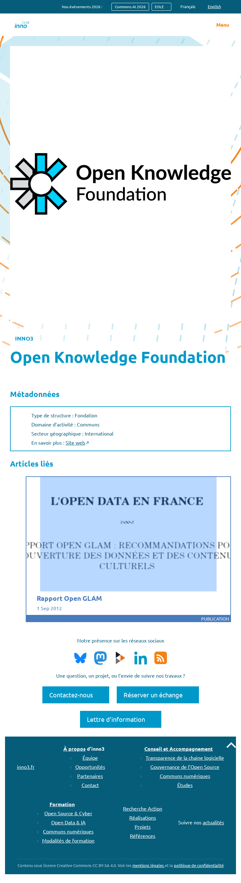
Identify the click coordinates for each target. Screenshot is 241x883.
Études (185, 785)
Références (142, 836)
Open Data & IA (68, 822)
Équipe (90, 757)
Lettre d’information (116, 719)
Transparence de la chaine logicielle (185, 757)
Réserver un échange (153, 695)
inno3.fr (26, 767)
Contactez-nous (71, 695)
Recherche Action (142, 808)
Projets (143, 826)
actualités (213, 822)
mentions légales (148, 865)
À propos (74, 748)
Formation (62, 804)
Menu (222, 24)
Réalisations (142, 817)
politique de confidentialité (199, 865)
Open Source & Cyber (68, 813)
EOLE (159, 6)
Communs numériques (185, 776)
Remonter (231, 745)
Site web (75, 442)
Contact (90, 785)
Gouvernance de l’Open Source (184, 767)
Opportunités (90, 767)
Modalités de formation (68, 840)
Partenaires (90, 776)
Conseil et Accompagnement (178, 748)
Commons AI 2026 (130, 6)
